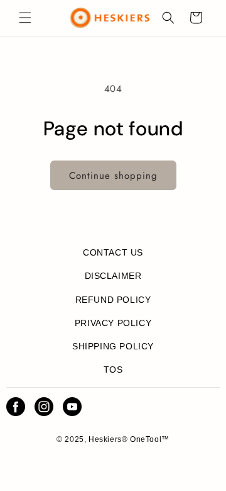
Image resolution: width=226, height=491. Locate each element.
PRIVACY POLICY (113, 323)
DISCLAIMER (113, 276)
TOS (113, 369)
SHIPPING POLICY (113, 346)
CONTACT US (113, 252)
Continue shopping (113, 176)
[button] (25, 17)
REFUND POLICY (113, 300)
